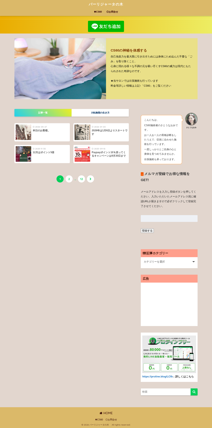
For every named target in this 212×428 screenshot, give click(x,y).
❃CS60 (98, 11)
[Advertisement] (169, 304)
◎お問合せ (112, 11)
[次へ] (90, 178)
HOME (107, 413)
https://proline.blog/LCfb (157, 376)
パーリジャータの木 (108, 4)
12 (81, 179)
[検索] (194, 391)
